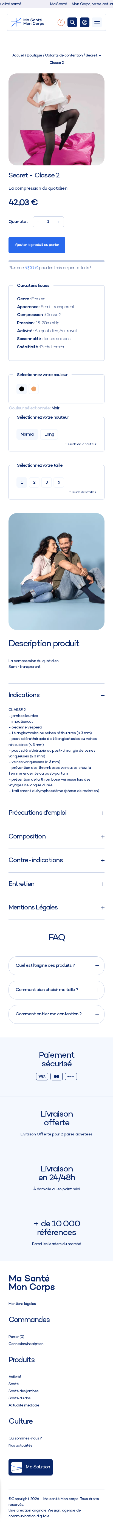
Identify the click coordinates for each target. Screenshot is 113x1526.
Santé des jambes (23, 1391)
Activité (15, 1377)
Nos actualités (20, 1445)
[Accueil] (33, 22)
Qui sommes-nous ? (25, 1438)
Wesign (53, 1510)
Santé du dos (19, 1398)
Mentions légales (22, 1304)
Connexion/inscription (26, 1344)
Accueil (18, 55)
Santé (14, 1384)
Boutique (34, 55)
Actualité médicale (24, 1405)
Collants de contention (64, 55)
